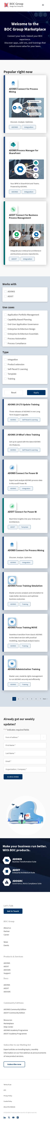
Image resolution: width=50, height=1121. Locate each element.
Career (6, 934)
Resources (8, 1020)
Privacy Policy (8, 1096)
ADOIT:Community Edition (14, 1012)
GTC (5, 1090)
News (6, 942)
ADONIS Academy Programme (16, 1030)
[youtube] (13, 1117)
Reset (13, 392)
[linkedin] (5, 1117)
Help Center (8, 1027)
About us (7, 928)
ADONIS (7, 963)
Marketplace (9, 1023)
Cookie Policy (8, 1101)
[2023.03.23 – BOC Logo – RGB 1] (14, 2)
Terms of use (7, 1084)
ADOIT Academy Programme (15, 1033)
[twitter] (9, 1117)
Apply (36, 392)
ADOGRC (7, 970)
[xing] (18, 1117)
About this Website (9, 1107)
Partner (7, 931)
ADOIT (6, 966)
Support (7, 973)
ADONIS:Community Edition (15, 1009)
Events (6, 945)
